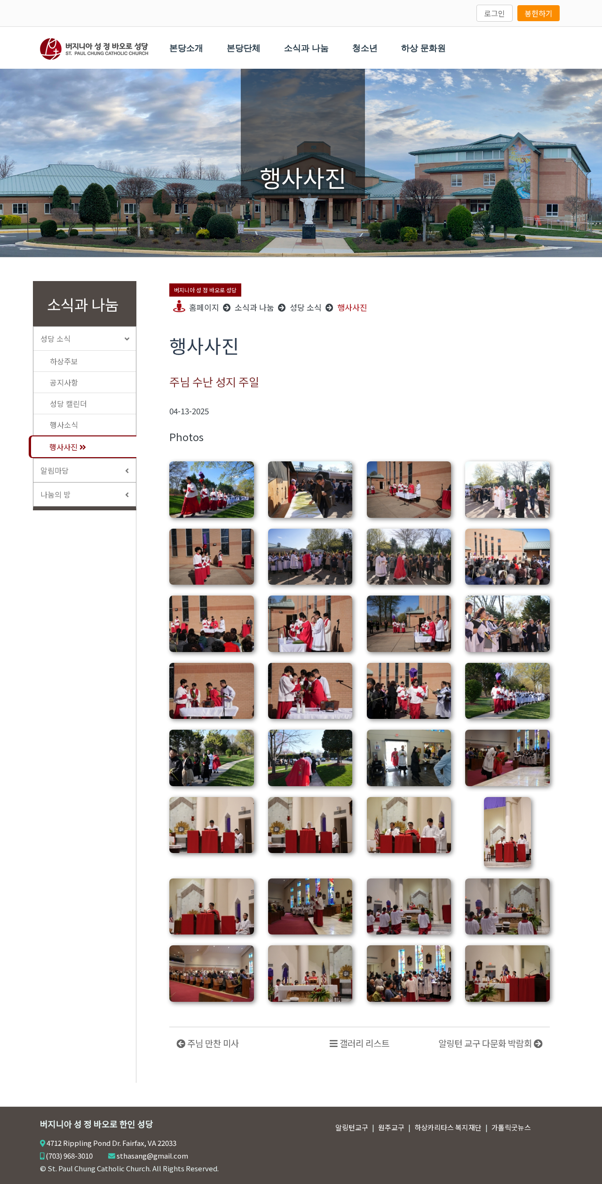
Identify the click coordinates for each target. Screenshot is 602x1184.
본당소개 (186, 48)
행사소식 (64, 424)
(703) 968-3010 (69, 1155)
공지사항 (64, 382)
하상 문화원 (423, 48)
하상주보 (64, 361)
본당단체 (244, 48)
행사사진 (64, 446)
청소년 (365, 48)
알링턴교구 (351, 1127)
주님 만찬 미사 (212, 1043)
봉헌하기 (538, 13)
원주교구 (391, 1127)
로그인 (494, 13)
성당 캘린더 (68, 403)
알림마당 (54, 470)
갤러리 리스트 (363, 1043)
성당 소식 (55, 338)
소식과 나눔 (306, 48)
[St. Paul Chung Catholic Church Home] (94, 47)
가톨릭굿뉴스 (511, 1127)
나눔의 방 (55, 494)
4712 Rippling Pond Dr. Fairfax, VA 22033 (111, 1143)
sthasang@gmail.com (152, 1155)
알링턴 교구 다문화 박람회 (486, 1043)
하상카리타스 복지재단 (448, 1127)
